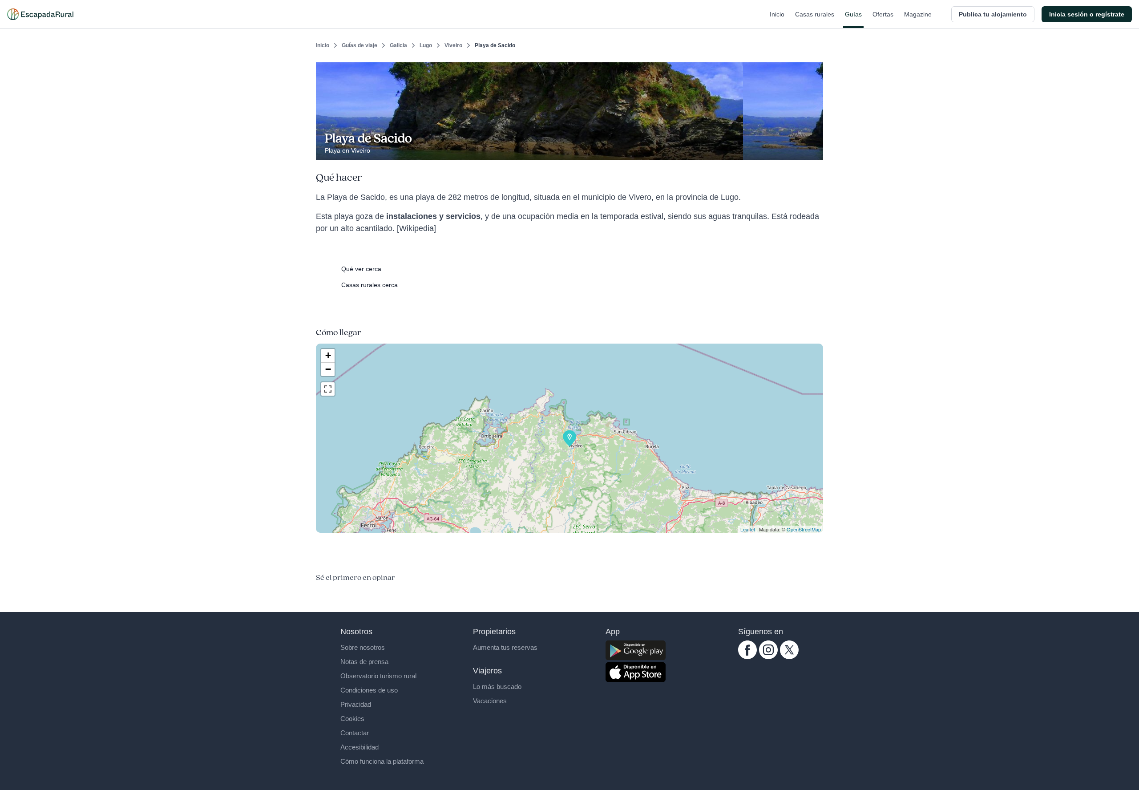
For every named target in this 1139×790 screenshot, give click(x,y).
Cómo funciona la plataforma (382, 761)
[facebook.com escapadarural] (747, 656)
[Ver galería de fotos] (814, 150)
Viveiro (453, 45)
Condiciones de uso (369, 690)
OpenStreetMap (804, 529)
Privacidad (355, 704)
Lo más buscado (497, 686)
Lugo (426, 45)
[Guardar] (813, 69)
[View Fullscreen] (328, 389)
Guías (853, 14)
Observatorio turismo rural (378, 676)
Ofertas (882, 14)
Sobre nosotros (362, 647)
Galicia (398, 45)
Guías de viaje (359, 45)
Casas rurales (814, 14)
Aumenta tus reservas (505, 647)
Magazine (918, 14)
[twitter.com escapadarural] (789, 656)
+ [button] (328, 355)
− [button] (328, 369)
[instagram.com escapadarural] (768, 656)
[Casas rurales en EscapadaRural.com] (40, 14)
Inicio (777, 14)
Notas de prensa (364, 661)
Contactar (354, 733)
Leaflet (747, 529)
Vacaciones (490, 701)
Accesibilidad (359, 747)
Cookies (352, 718)
